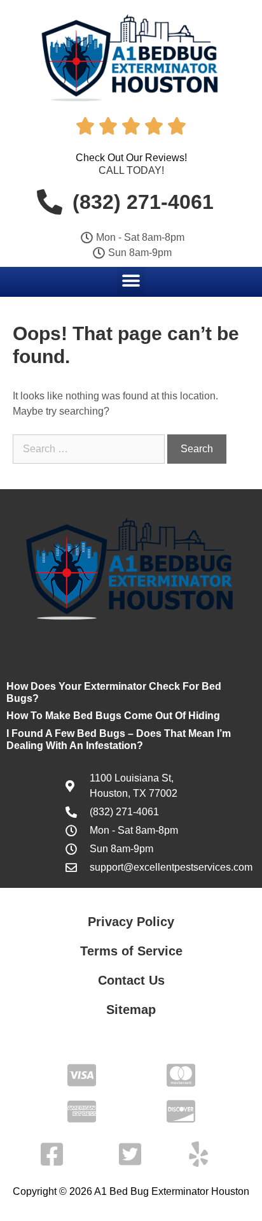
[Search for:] (90, 448)
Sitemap (131, 1010)
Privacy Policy (131, 922)
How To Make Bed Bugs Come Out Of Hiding (113, 715)
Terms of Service (131, 951)
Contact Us (131, 980)
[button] (131, 281)
